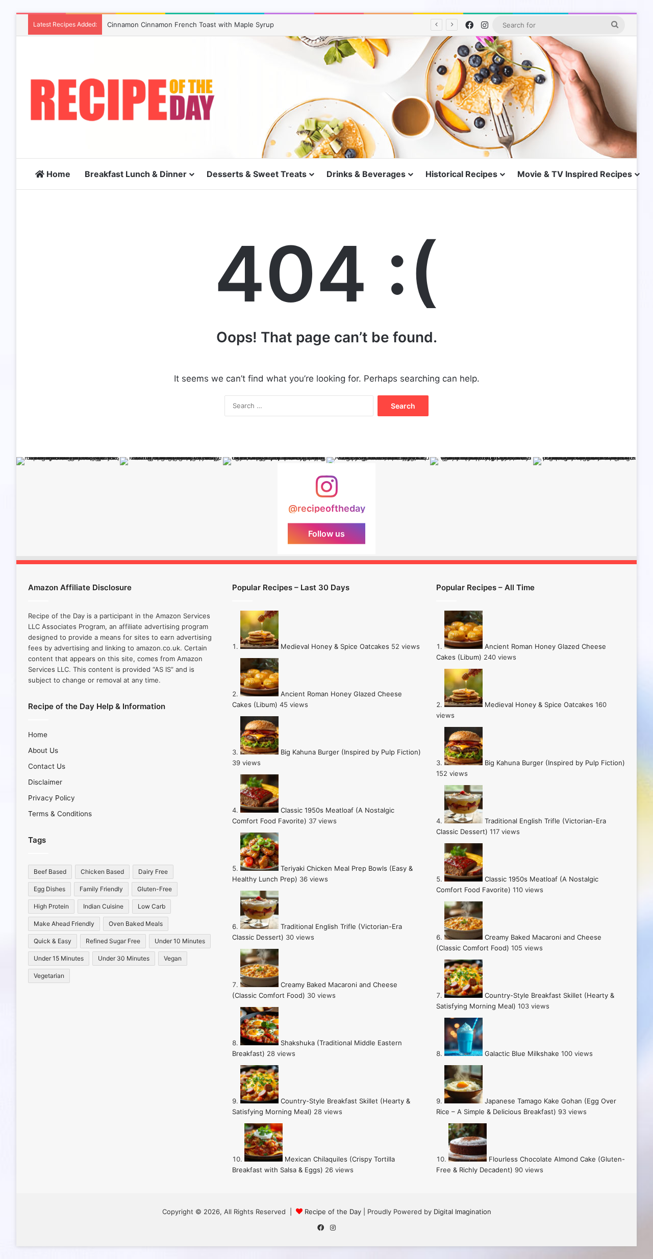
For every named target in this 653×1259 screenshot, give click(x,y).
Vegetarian (49, 975)
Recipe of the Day (333, 1211)
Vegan (173, 958)
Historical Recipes (461, 174)
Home (57, 174)
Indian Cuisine (103, 906)
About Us (43, 750)
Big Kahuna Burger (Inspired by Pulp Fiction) (351, 752)
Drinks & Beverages (366, 174)
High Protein (51, 906)
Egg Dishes (49, 889)
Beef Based (50, 871)
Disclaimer (45, 782)
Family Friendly (101, 889)
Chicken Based (102, 871)
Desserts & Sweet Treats (257, 174)
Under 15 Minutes (59, 958)
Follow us (326, 533)
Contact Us (46, 766)
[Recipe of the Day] (122, 99)
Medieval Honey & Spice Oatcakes (335, 646)
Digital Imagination (462, 1211)
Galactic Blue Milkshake (522, 1053)
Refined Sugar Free (113, 941)
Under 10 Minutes (180, 941)
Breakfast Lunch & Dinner (136, 174)
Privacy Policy (51, 798)
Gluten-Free (154, 889)
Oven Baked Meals (136, 923)
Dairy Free (153, 871)
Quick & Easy (52, 941)
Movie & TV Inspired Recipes (574, 174)
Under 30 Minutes (123, 958)
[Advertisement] (428, 69)
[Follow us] (326, 491)
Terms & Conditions (60, 814)
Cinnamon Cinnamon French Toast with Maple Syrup (190, 24)
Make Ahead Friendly (64, 923)
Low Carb (151, 906)
